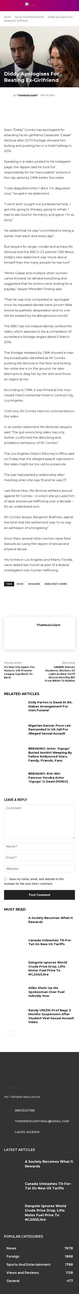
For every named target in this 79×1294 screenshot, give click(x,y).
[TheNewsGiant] (8, 95)
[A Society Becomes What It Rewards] (14, 923)
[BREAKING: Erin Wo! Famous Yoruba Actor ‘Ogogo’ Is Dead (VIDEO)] (14, 779)
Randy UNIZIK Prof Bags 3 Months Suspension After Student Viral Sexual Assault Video (51, 1016)
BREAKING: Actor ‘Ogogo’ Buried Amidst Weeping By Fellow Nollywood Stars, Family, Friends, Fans (50, 754)
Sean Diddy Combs (56, 584)
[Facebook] (15, 110)
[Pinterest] (39, 110)
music (20, 584)
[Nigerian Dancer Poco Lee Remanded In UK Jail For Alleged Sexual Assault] (14, 731)
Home (7, 17)
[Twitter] (27, 110)
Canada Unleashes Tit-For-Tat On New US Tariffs (50, 942)
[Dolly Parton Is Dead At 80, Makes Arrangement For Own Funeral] (14, 707)
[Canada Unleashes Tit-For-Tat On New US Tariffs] (14, 945)
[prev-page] (6, 1033)
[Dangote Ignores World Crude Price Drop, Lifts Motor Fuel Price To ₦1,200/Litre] (14, 967)
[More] (64, 110)
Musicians (34, 584)
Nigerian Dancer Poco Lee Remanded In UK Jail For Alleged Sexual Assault (49, 729)
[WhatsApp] (51, 110)
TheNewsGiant (27, 95)
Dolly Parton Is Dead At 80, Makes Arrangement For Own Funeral (50, 706)
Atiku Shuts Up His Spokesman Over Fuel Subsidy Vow (46, 992)
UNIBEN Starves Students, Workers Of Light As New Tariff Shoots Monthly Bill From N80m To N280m (60, 674)
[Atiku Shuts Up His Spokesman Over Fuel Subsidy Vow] (14, 993)
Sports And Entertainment (29, 17)
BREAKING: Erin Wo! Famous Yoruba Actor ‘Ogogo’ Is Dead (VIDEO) (48, 777)
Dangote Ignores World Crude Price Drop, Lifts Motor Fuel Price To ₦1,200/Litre (47, 968)
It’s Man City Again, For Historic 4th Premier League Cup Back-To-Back (19, 672)
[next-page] (13, 1033)
